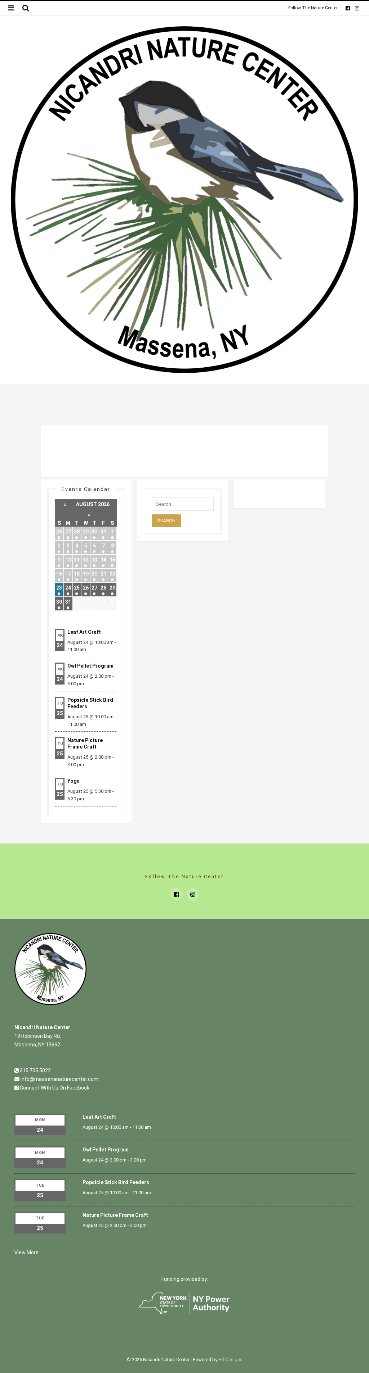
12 (86, 560)
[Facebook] (347, 8)
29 (86, 532)
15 (112, 560)
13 (94, 560)
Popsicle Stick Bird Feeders (116, 1182)
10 (68, 560)
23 (59, 588)
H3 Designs (230, 1359)
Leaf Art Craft (84, 632)
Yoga (73, 781)
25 (77, 588)
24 (68, 588)
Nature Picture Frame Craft (115, 1215)
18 (77, 574)
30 (94, 532)
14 (103, 560)
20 (94, 574)
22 (112, 574)
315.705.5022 (35, 1070)
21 (103, 574)
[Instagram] (356, 8)
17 (68, 574)
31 (103, 532)
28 (77, 532)
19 (86, 574)
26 (59, 532)
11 (77, 560)
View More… (28, 1252)
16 (59, 574)
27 (68, 532)
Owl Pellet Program (90, 666)
